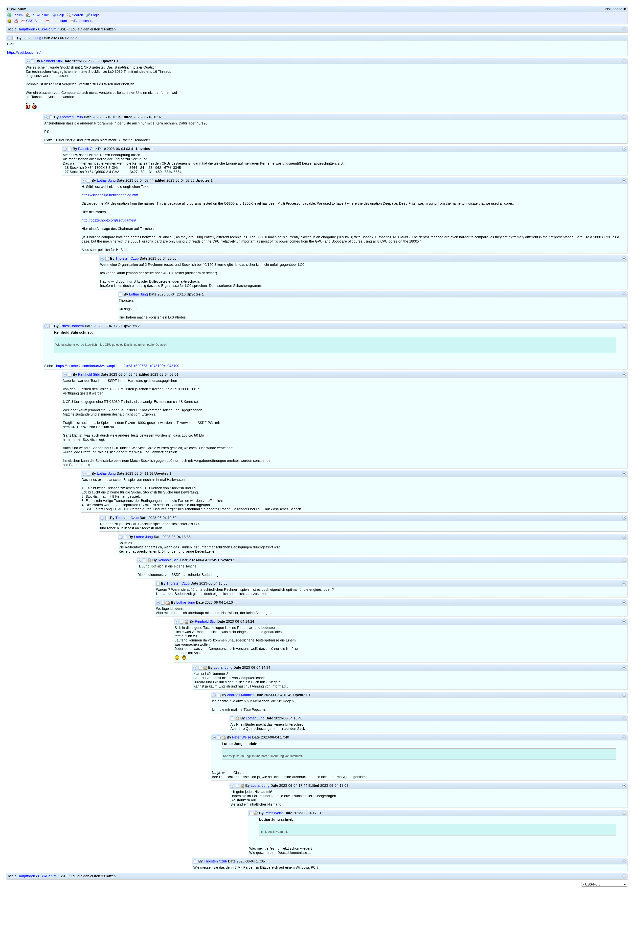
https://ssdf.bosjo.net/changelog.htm (110, 195)
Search (77, 15)
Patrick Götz (87, 149)
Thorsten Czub (71, 117)
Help (60, 15)
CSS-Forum (47, 29)
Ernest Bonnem (72, 326)
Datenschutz (83, 21)
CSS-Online (39, 15)
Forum (17, 15)
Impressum (58, 21)
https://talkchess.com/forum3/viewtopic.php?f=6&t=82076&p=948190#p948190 (117, 366)
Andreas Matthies (240, 695)
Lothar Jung (32, 38)
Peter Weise (241, 737)
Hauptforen (26, 29)
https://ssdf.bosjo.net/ (24, 52)
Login (95, 15)
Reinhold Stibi (52, 61)
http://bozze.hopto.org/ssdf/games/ (109, 220)
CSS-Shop (34, 21)
